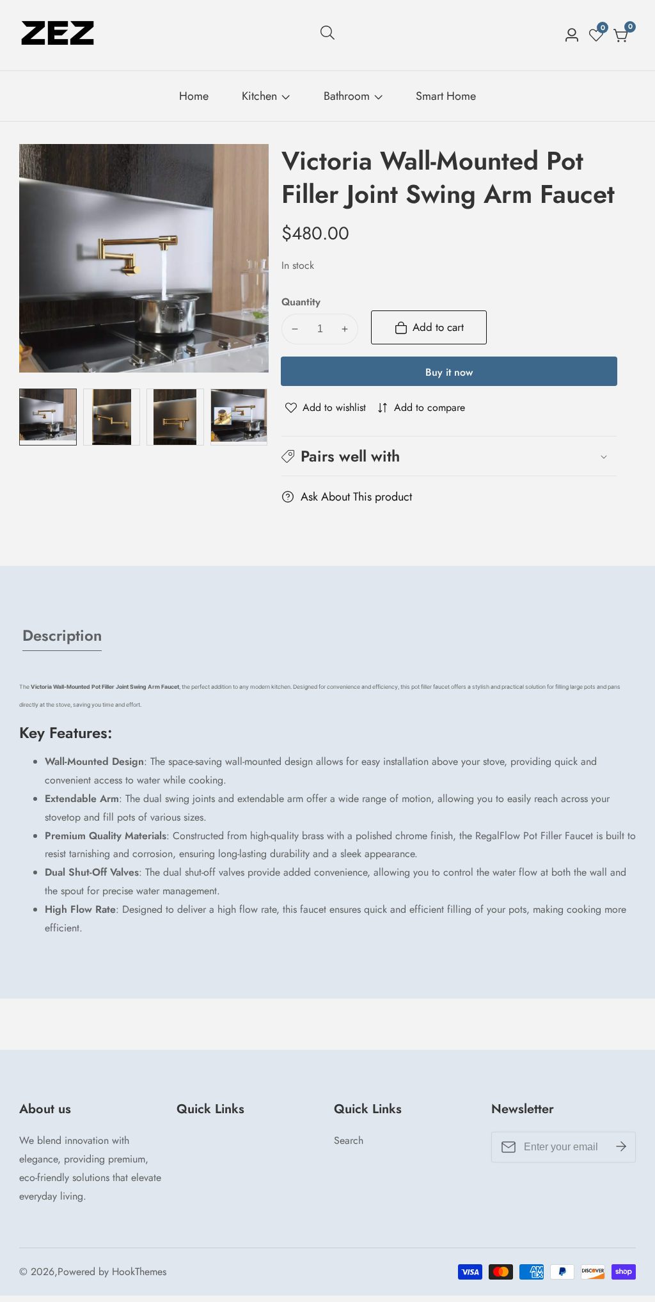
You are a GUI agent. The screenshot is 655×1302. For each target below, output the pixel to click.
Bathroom (347, 96)
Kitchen (259, 96)
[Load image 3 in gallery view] (175, 417)
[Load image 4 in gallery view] (239, 417)
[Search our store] (327, 35)
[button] (449, 456)
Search (348, 1140)
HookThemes (139, 1272)
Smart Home (446, 96)
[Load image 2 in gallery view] (112, 417)
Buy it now (449, 372)
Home (194, 96)
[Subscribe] (621, 1147)
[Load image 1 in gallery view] (48, 417)
